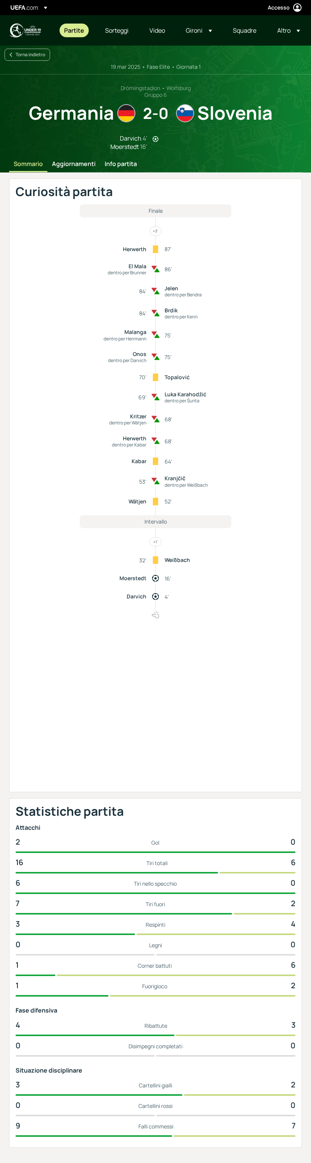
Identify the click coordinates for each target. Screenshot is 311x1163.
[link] (74, 30)
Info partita (121, 164)
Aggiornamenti (74, 164)
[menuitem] (75, 30)
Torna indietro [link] (30, 54)
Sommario (28, 164)
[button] (199, 30)
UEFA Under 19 (25, 30)
